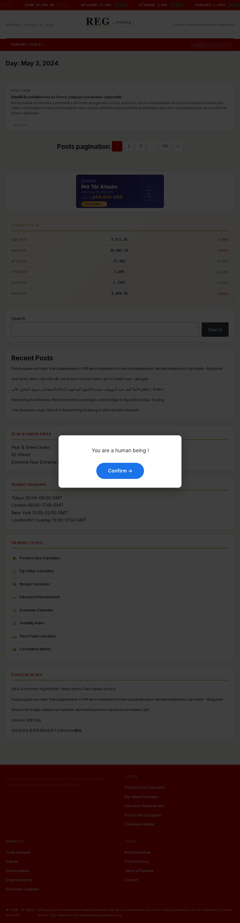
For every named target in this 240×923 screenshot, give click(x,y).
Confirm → (120, 471)
